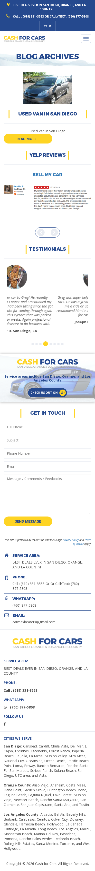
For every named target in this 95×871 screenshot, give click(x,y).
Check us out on (44, 384)
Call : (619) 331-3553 (28, 16)
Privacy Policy (71, 531)
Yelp (47, 26)
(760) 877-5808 (24, 596)
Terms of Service (82, 533)
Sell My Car (47, 174)
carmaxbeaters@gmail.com (34, 613)
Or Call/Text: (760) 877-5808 (67, 16)
